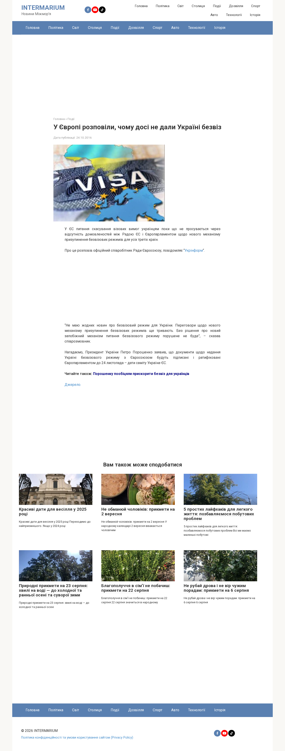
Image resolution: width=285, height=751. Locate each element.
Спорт (255, 6)
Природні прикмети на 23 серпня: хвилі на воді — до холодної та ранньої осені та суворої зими (53, 590)
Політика (162, 6)
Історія (255, 15)
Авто (214, 15)
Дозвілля (236, 6)
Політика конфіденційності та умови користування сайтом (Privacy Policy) (77, 737)
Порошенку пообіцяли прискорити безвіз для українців (141, 374)
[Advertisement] (142, 72)
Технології (234, 15)
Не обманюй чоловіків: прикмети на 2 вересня (138, 511)
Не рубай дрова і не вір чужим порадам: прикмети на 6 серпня (216, 588)
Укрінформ (194, 250)
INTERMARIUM (43, 7)
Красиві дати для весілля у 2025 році (53, 511)
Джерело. (73, 384)
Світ (180, 6)
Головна (141, 6)
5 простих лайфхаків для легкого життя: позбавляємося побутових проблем (219, 514)
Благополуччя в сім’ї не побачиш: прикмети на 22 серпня (135, 588)
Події (217, 6)
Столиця (198, 6)
